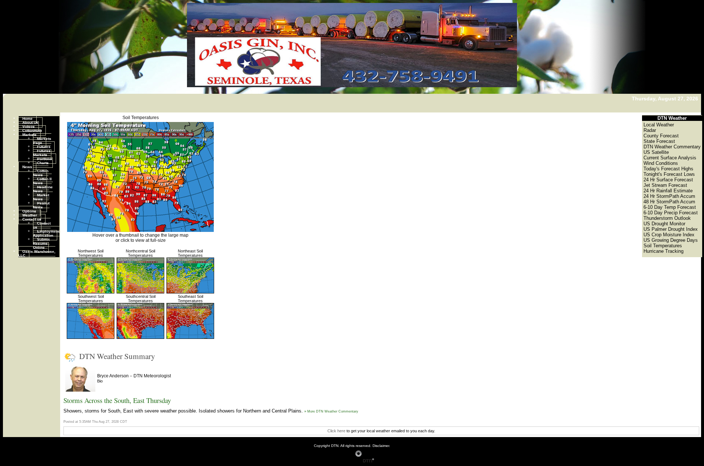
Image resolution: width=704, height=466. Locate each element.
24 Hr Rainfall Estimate (668, 190)
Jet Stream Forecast (665, 185)
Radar (650, 130)
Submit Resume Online (41, 243)
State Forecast (659, 141)
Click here (336, 431)
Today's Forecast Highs (668, 168)
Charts (43, 162)
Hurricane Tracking (663, 251)
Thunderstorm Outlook (667, 218)
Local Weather (659, 124)
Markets (29, 134)
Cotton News (40, 173)
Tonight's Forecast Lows (669, 174)
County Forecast (661, 135)
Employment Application (46, 233)
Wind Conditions (661, 163)
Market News (41, 197)
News (27, 166)
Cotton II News (42, 181)
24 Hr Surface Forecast (668, 179)
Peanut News (41, 205)
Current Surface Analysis (670, 157)
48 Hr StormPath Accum (669, 201)
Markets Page (42, 140)
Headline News (43, 189)
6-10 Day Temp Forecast (670, 207)
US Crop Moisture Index (669, 234)
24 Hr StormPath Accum (669, 196)
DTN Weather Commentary (672, 146)
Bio (100, 381)
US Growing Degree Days (671, 240)
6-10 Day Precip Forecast (671, 212)
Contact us (31, 219)
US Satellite (656, 152)
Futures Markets (42, 152)
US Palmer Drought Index (671, 229)
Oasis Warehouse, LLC (36, 253)
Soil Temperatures (140, 117)
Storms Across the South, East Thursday (117, 400)
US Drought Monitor (664, 223)
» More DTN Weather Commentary (331, 411)
